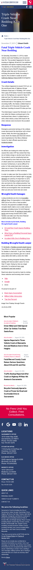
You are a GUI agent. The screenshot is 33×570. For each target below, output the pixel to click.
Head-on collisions (15, 356)
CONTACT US (5, 502)
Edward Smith (23, 43)
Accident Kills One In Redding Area (17, 238)
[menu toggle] (24, 2)
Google (7, 282)
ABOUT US (4, 493)
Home (6, 36)
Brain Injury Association (13, 293)
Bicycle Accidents (9, 385)
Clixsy (8, 557)
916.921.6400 (10, 482)
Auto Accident (8, 321)
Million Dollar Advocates (13, 296)
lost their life (21, 133)
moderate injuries (6, 142)
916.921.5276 (8, 485)
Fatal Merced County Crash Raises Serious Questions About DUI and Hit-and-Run (15, 362)
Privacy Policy (10, 536)
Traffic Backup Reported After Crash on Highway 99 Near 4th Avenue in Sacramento (16, 376)
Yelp (6, 278)
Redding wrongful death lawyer (21, 247)
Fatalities (13, 323)
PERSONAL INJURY (7, 496)
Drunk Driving (16, 354)
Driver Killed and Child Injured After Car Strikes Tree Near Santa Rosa (15, 329)
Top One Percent (10, 299)
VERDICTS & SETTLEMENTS (10, 499)
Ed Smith (7, 247)
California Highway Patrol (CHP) (11, 78)
